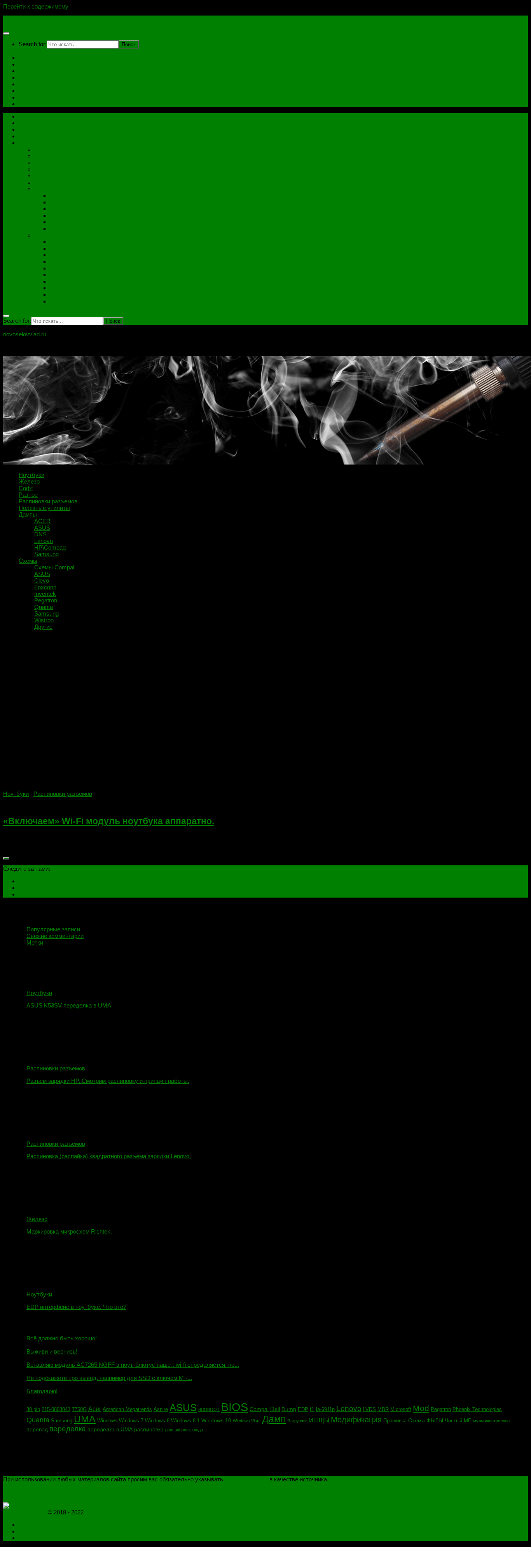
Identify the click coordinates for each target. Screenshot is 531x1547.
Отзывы (29, 77)
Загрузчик (297, 1420)
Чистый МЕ (458, 1420)
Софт (26, 97)
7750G (79, 1409)
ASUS (58, 202)
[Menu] (6, 33)
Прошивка (395, 1420)
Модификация (356, 1419)
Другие (59, 301)
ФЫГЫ (434, 1420)
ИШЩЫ (319, 1420)
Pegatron (61, 281)
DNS (56, 208)
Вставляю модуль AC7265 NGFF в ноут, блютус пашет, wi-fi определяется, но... (132, 1364)
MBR (383, 1409)
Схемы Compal (70, 241)
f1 (312, 1409)
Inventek (61, 268)
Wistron (59, 294)
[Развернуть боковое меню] (6, 858)
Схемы (28, 104)
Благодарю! (42, 1391)
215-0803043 (56, 1409)
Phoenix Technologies (477, 1409)
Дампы (28, 90)
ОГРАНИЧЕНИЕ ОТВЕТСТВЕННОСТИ (56, 1492)
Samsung (62, 228)
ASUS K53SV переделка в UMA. (69, 1005)
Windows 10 (216, 1420)
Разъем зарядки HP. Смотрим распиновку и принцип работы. (107, 1080)
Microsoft (400, 1409)
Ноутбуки (31, 84)
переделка (67, 1429)
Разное (43, 162)
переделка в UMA (110, 1429)
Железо (44, 149)
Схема (416, 1420)
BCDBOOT (209, 1409)
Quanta (59, 274)
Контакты (31, 64)
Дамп (274, 1419)
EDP (303, 1409)
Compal (259, 1409)
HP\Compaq (65, 222)
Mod (421, 1408)
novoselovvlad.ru (24, 19)
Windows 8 (157, 1420)
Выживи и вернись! (51, 1351)
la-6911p (325, 1409)
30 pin (33, 1409)
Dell (275, 1409)
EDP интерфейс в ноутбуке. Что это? (76, 1306)
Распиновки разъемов (63, 169)
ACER (58, 195)
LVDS (369, 1409)
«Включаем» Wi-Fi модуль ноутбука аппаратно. (108, 821)
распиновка (149, 1429)
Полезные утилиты (60, 175)
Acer (94, 1408)
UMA (85, 1419)
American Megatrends (127, 1409)
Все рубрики (35, 142)
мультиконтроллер (491, 1420)
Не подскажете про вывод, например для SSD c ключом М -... (109, 1378)
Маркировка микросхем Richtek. (69, 1231)
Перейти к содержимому (35, 6)
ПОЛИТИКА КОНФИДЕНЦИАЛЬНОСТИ (57, 1486)
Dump (288, 1409)
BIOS (234, 1407)
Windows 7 (131, 1420)
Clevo (57, 255)
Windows (107, 1420)
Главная (29, 57)
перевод (37, 1429)
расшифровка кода (184, 1429)
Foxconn (61, 261)
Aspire (161, 1409)
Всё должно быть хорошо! (61, 1338)
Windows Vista (246, 1420)
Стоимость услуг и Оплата (55, 71)
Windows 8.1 (185, 1420)
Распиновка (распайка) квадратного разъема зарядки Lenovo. (108, 1156)
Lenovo (59, 215)
